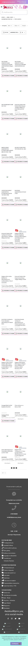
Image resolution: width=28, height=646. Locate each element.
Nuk (9, 25)
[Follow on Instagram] (11, 618)
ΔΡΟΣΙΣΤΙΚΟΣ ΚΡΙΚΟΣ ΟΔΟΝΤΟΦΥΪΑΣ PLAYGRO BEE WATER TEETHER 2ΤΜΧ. (7, 192)
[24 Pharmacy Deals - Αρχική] (8, 7)
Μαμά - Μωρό (10, 17)
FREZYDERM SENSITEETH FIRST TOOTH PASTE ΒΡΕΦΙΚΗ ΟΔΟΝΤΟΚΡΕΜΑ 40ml (20, 64)
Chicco (16, 25)
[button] (2, 12)
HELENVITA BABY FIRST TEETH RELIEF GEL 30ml (20, 148)
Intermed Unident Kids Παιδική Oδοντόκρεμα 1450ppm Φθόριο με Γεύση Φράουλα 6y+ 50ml (20, 107)
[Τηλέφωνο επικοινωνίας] (14, 507)
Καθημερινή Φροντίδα (7, 19)
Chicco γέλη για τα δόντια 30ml (19, 406)
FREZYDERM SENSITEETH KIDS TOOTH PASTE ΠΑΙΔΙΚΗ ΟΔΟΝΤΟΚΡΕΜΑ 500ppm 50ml (7, 64)
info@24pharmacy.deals (8, 2)
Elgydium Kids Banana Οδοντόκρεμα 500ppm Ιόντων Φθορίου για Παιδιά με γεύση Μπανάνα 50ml (20, 365)
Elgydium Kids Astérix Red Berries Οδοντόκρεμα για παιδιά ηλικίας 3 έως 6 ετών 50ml (7, 279)
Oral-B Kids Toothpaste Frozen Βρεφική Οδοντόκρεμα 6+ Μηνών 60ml (7, 321)
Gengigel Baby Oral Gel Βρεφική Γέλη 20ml (7, 406)
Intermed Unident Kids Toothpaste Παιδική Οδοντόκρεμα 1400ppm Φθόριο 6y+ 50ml (7, 235)
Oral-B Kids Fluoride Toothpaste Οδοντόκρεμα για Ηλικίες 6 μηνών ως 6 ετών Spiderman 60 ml (20, 322)
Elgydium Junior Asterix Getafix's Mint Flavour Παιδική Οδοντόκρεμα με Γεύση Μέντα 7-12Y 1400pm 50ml (7, 365)
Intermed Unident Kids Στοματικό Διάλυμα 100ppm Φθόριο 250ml (20, 278)
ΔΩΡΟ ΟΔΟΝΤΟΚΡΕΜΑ (22, 231)
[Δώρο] (17, 230)
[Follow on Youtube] (19, 618)
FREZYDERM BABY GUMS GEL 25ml (7, 105)
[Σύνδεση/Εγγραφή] (20, 6)
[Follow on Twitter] (15, 618)
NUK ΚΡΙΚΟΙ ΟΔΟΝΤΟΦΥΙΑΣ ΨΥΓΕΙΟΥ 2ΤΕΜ (20, 192)
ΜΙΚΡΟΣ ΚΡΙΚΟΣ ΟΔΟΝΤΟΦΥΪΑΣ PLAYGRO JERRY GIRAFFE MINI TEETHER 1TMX (7, 149)
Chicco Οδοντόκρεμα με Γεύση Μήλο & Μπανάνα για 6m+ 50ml (7, 451)
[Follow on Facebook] (8, 618)
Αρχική (3, 17)
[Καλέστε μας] (16, 6)
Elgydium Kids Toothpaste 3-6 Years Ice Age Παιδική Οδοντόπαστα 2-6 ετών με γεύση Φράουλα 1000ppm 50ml (20, 453)
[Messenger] (14, 494)
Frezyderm (24, 25)
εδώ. (23, 639)
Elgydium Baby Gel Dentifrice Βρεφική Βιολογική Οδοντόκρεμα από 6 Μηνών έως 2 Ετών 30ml (20, 236)
